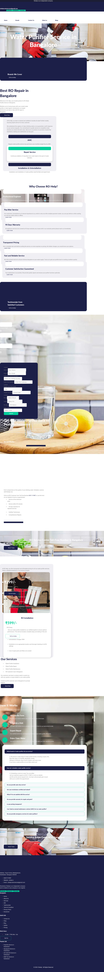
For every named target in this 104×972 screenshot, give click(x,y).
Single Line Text (8, 392)
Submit (11, 413)
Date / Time (7, 407)
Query (5, 401)
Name (6, 370)
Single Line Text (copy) (10, 386)
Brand (5, 398)
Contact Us (31, 20)
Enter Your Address (9, 382)
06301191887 (4, 5)
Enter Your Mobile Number (11, 376)
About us (44, 20)
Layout (6, 367)
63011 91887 (32, 495)
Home (5, 20)
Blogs (56, 20)
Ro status (6, 405)
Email (6, 373)
